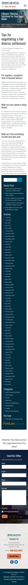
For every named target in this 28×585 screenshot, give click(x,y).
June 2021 (8, 357)
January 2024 (9, 287)
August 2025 (8, 241)
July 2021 (8, 355)
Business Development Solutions (13, 579)
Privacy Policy (20, 577)
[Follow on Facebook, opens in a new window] (12, 562)
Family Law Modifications (12, 403)
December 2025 (9, 233)
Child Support (9, 395)
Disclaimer (5, 508)
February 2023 (9, 312)
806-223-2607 (10, 6)
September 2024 (10, 266)
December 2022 (9, 317)
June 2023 (8, 301)
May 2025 (7, 250)
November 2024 (9, 260)
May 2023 (7, 303)
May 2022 (7, 330)
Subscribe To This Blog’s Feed (13, 419)
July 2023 (8, 298)
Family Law (8, 400)
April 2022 (8, 333)
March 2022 (8, 336)
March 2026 (8, 228)
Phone (4, 480)
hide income (19, 117)
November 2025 (9, 236)
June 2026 (8, 220)
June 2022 (8, 328)
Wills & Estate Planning (11, 411)
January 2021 (9, 371)
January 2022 (9, 341)
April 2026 (8, 225)
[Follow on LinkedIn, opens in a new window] (16, 562)
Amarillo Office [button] (14, 556)
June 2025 (8, 247)
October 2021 (9, 347)
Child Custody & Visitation (12, 392)
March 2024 (8, 282)
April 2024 (8, 279)
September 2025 (10, 239)
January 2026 (9, 231)
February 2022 (9, 338)
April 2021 (8, 363)
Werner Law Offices (14, 48)
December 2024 (9, 258)
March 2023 (8, 309)
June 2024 (8, 274)
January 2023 (9, 314)
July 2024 (8, 271)
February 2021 (9, 368)
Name (3, 463)
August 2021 (8, 352)
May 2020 (7, 382)
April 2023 (8, 306)
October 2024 (9, 263)
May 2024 (7, 277)
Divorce (7, 50)
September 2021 (10, 349)
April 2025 (8, 252)
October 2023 (9, 293)
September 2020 (10, 376)
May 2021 (7, 360)
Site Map (12, 577)
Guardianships (9, 406)
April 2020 (8, 384)
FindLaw (14, 581)
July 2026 (8, 217)
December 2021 (9, 344)
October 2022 (9, 320)
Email (4, 471)
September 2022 (10, 322)
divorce (19, 167)
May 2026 (7, 223)
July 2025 (8, 244)
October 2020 (9, 373)
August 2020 (8, 379)
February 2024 (9, 285)
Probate (7, 408)
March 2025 (8, 255)
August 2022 (8, 325)
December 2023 (9, 290)
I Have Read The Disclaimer (11, 511)
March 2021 (8, 365)
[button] (25, 5)
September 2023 (10, 295)
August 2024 (8, 268)
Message (4, 488)
